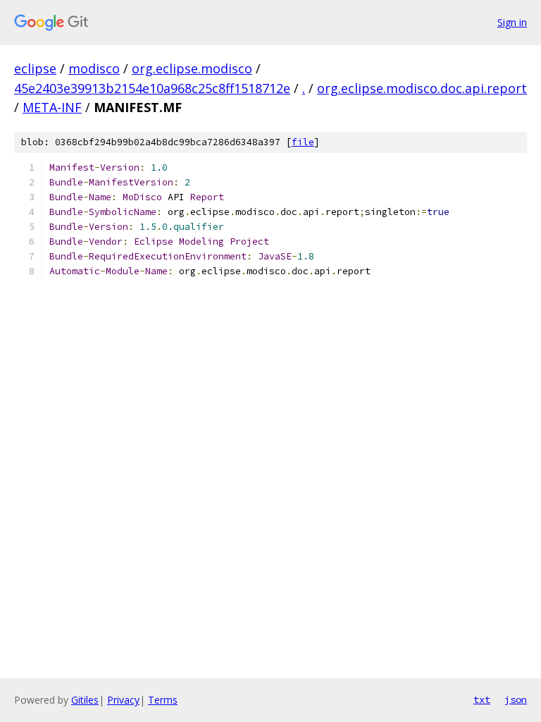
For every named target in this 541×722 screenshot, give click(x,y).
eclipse (35, 68)
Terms (163, 699)
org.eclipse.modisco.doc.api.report (422, 88)
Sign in (512, 22)
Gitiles (85, 699)
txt (481, 699)
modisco (94, 68)
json (515, 699)
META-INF (52, 107)
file (303, 142)
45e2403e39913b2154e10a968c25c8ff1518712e (152, 88)
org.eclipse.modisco (192, 68)
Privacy (123, 699)
